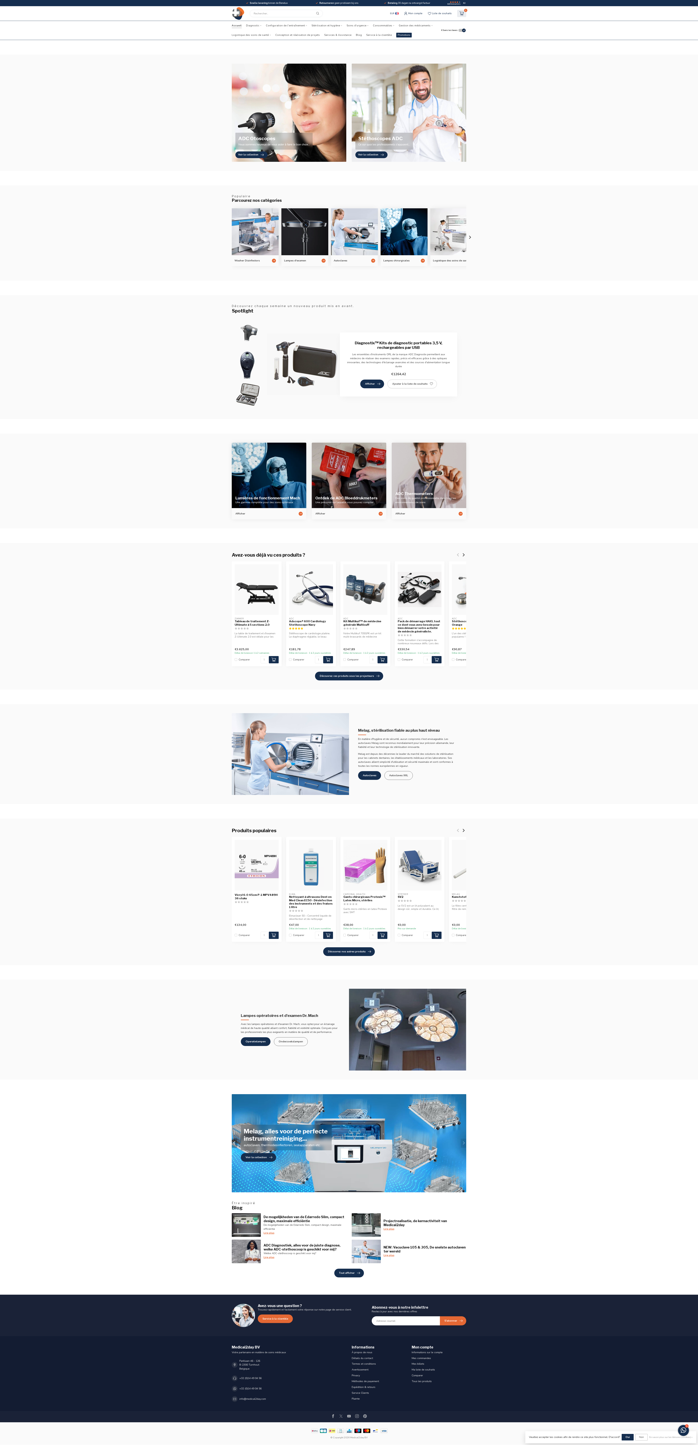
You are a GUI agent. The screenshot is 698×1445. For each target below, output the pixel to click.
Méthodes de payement (365, 1381)
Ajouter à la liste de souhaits (410, 384)
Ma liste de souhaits (423, 1369)
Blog (359, 35)
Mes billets (418, 1364)
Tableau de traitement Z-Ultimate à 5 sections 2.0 (252, 623)
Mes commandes (421, 1358)
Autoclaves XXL (398, 775)
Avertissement (360, 1369)
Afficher (370, 384)
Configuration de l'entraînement (285, 25)
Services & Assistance (338, 35)
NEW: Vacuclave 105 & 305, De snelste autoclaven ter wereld (425, 1249)
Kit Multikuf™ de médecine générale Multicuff (362, 623)
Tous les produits (422, 1381)
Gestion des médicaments (415, 25)
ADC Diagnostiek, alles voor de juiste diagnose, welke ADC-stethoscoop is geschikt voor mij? (302, 1247)
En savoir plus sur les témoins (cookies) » (671, 1437)
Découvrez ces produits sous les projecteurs (347, 676)
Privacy (356, 1375)
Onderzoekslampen (291, 1041)
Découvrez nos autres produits (347, 951)
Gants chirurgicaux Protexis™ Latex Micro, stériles (364, 898)
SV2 (400, 897)
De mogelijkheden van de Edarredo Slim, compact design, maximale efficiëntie (304, 1219)
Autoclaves (369, 775)
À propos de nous (362, 1352)
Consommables (382, 25)
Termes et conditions (364, 1364)
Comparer (244, 659)
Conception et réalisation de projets (297, 35)
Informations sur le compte (427, 1352)
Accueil (237, 25)
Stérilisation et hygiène (326, 25)
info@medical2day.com (252, 1399)
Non (641, 1437)
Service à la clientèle (379, 35)
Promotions (404, 35)
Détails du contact (362, 1358)
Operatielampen (256, 1041)
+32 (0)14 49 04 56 (250, 1378)
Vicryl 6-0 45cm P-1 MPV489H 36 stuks (256, 896)
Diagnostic (252, 25)
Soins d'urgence (356, 25)
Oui (627, 1437)
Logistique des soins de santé (250, 35)
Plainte (356, 1398)
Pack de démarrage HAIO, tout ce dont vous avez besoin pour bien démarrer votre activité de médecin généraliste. (419, 626)
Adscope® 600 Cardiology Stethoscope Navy (307, 623)
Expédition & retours (363, 1387)
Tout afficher (347, 1273)
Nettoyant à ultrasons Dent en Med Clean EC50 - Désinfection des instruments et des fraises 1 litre (311, 902)
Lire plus (269, 1233)
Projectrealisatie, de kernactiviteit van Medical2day (415, 1223)
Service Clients (360, 1393)
